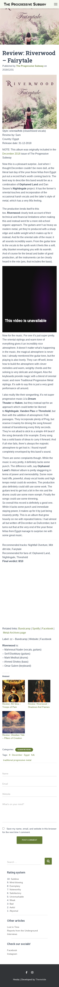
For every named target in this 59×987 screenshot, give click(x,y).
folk (33, 755)
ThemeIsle (41, 979)
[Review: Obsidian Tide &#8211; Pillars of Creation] (13, 722)
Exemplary (15, 886)
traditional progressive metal (17, 760)
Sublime (15, 879)
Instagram (12, 954)
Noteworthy (15, 889)
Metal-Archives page (14, 632)
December (17, 755)
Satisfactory (15, 893)
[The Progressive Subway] (26, 4)
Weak (12, 900)
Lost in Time (13, 927)
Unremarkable (17, 896)
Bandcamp (24, 628)
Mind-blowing (16, 882)
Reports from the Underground (22, 930)
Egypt (27, 755)
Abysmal (14, 911)
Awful (12, 907)
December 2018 (11, 153)
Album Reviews (24, 749)
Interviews (12, 934)
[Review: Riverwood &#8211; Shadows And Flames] (39, 691)
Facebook (47, 628)
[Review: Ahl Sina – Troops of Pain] (13, 691)
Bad (12, 904)
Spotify (36, 628)
